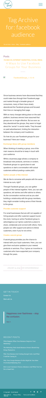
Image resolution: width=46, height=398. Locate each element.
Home (13, 44)
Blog (17, 44)
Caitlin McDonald (32, 268)
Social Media (36, 60)
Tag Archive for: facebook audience (23, 27)
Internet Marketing (21, 60)
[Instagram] (34, 391)
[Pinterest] (41, 391)
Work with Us (7, 299)
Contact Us (7, 295)
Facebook (8, 60)
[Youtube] (37, 391)
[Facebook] (30, 391)
